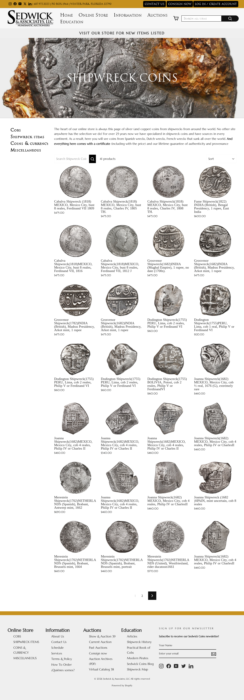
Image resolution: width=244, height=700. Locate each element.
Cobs (15, 130)
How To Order (61, 664)
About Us (57, 636)
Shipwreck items (27, 136)
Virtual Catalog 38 (101, 669)
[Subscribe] (213, 653)
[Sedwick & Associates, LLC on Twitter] (183, 666)
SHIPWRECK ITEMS (26, 642)
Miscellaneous (25, 150)
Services (56, 653)
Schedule (57, 647)
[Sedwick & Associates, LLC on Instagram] (161, 666)
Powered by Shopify (122, 685)
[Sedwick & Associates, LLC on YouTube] (176, 666)
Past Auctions (98, 647)
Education (71, 21)
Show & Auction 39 (102, 636)
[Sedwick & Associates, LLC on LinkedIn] (191, 666)
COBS (17, 636)
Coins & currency (29, 143)
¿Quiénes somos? (63, 670)
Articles (132, 636)
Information (128, 15)
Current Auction (100, 642)
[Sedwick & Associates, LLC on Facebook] (168, 666)
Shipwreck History (139, 642)
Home (66, 15)
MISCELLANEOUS (25, 658)
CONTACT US (154, 4)
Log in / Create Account (216, 4)
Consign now (98, 653)
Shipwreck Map (137, 669)
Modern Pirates (137, 658)
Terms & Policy (61, 659)
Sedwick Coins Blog (140, 664)
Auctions (157, 15)
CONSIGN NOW (179, 4)
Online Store (93, 15)
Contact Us (59, 642)
